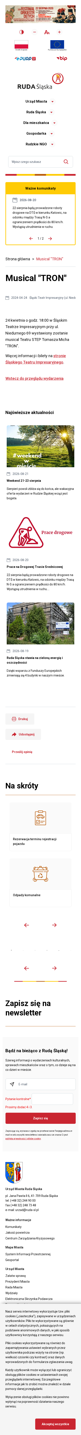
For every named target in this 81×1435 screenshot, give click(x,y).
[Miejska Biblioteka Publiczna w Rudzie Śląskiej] (47, 950)
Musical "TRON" (49, 259)
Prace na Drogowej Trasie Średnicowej (40, 217)
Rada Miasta (13, 1287)
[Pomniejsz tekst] (34, 32)
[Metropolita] (11, 950)
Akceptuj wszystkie (55, 1424)
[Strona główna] (41, 81)
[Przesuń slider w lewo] (26, 925)
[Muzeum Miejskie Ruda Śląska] (35, 950)
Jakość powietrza (17, 1232)
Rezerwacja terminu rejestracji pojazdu (40, 826)
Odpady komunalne (40, 882)
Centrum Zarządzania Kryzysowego (30, 1238)
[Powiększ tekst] (59, 32)
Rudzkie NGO (36, 144)
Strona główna (17, 259)
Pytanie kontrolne (18, 1099)
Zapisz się (40, 1118)
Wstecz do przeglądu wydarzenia (34, 378)
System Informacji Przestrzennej (28, 1254)
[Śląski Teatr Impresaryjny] (58, 950)
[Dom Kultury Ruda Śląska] (70, 950)
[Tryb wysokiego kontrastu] (21, 32)
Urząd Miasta (36, 101)
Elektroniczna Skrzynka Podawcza (28, 1299)
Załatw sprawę (15, 1275)
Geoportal (12, 1260)
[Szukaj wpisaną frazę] (67, 161)
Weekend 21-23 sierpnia (40, 463)
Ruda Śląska (36, 112)
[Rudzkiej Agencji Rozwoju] (23, 950)
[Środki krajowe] (21, 45)
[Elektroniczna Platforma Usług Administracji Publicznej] (25, 58)
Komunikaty (13, 1227)
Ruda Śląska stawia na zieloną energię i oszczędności (40, 640)
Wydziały (11, 1293)
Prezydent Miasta (17, 1281)
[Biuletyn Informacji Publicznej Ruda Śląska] (62, 58)
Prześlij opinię (22, 752)
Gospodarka (36, 133)
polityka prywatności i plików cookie (23, 1138)
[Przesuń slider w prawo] (54, 925)
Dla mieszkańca (36, 123)
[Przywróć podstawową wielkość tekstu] (47, 32)
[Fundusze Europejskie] (57, 45)
